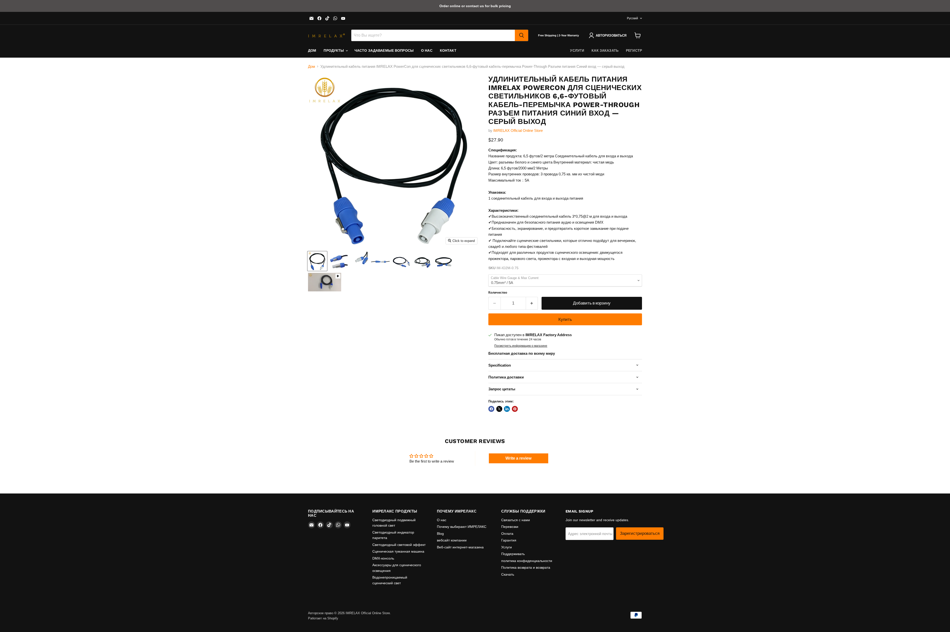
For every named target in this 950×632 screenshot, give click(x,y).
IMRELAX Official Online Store (518, 130)
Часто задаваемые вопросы (384, 50)
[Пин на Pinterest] (515, 409)
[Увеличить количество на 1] (532, 303)
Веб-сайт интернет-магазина (460, 547)
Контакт (448, 50)
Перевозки (509, 527)
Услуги (577, 50)
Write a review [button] (518, 458)
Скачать (507, 574)
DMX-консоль (383, 558)
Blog (440, 534)
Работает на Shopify (323, 618)
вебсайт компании (452, 540)
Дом (312, 50)
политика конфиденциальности (526, 561)
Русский (632, 18)
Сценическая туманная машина (398, 551)
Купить (565, 319)
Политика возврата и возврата (525, 567)
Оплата (507, 534)
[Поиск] (521, 35)
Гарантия (508, 540)
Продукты (334, 50)
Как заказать (605, 50)
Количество (497, 292)
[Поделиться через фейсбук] (491, 409)
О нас (426, 50)
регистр (634, 50)
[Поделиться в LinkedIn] (507, 409)
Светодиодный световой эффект (399, 545)
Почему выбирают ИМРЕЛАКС (461, 527)
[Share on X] (499, 409)
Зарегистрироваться (640, 533)
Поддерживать (513, 554)
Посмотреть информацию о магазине (520, 346)
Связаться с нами (515, 520)
